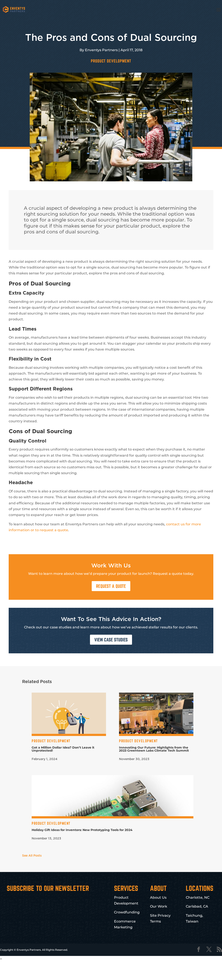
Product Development (111, 61)
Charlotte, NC (197, 897)
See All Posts (32, 855)
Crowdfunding (127, 912)
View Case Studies (111, 639)
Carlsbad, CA (197, 906)
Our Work (158, 906)
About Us (158, 897)
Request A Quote (111, 586)
